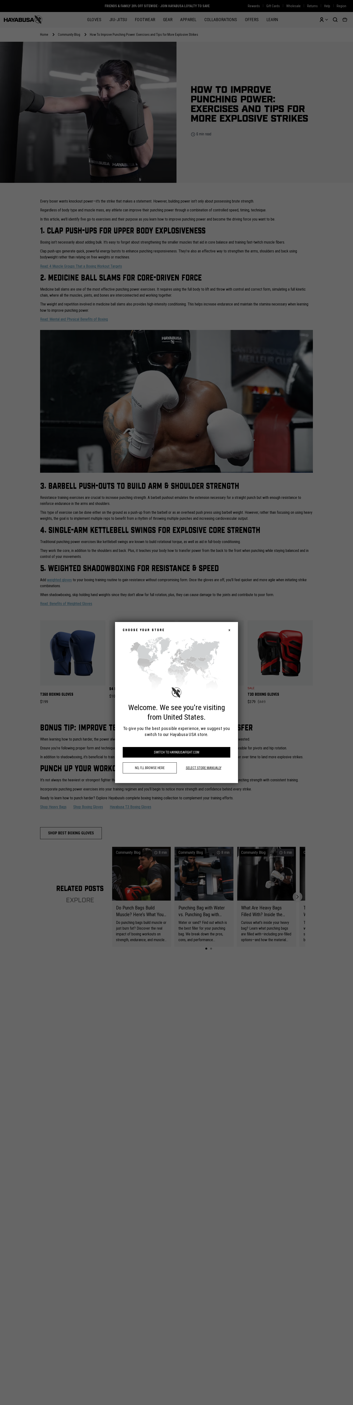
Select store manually (203, 768)
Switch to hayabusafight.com (176, 752)
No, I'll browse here (150, 768)
